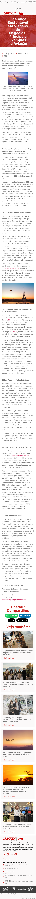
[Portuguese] (29, 15)
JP (32, 14)
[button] (27, 14)
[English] (29, 13)
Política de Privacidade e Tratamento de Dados (21, 896)
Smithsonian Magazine (10, 268)
